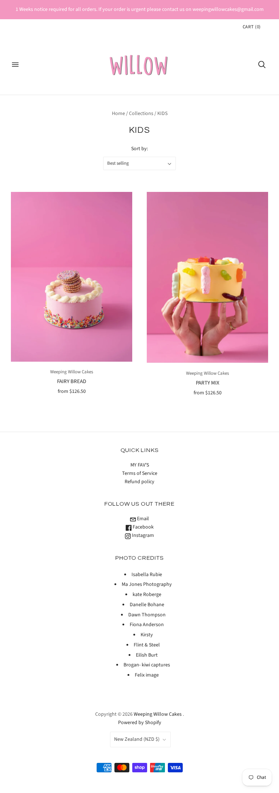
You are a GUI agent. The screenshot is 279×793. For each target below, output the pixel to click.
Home (118, 113)
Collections (141, 113)
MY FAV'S (139, 465)
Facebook (143, 527)
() (252, 27)
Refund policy (139, 481)
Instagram (142, 535)
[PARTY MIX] (207, 277)
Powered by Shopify (139, 722)
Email (142, 518)
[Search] (262, 64)
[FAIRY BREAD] (71, 277)
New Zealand (136, 739)
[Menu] (15, 64)
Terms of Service (139, 473)
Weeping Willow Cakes (71, 372)
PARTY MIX (207, 383)
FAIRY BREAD (71, 381)
